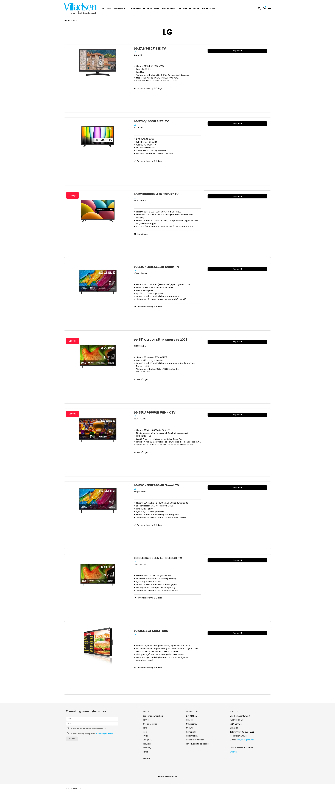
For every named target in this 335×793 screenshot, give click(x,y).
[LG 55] (97, 369)
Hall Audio (147, 744)
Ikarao (145, 752)
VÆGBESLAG (120, 8)
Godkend (72, 739)
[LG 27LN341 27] (97, 78)
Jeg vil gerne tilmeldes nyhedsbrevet (98, 728)
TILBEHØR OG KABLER (188, 8)
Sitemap (234, 752)
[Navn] (92, 718)
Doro (145, 728)
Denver (146, 720)
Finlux (145, 736)
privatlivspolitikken (104, 733)
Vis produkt (237, 51)
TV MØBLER (135, 8)
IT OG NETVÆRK (151, 8)
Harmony (147, 747)
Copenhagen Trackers (153, 716)
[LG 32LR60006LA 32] (97, 224)
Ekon (145, 732)
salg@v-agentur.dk (245, 739)
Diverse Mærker (150, 724)
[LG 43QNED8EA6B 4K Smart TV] (97, 296)
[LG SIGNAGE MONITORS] (97, 660)
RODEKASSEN (208, 8)
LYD (109, 8)
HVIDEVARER (168, 8)
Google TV (147, 739)
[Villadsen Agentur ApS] (80, 8)
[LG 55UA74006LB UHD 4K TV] (97, 442)
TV (103, 8)
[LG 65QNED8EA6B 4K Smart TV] (97, 515)
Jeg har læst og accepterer (91, 733)
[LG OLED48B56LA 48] (97, 588)
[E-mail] (92, 723)
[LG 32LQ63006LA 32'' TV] (97, 151)
